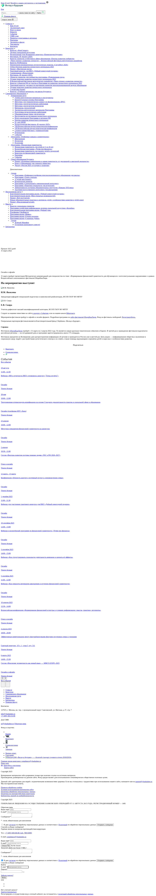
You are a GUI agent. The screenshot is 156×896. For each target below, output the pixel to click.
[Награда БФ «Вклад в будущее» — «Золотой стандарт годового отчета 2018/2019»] (38, 757)
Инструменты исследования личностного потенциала (36, 116)
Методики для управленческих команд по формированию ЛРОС (40, 102)
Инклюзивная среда (13, 192)
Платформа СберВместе (19, 212)
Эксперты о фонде (17, 42)
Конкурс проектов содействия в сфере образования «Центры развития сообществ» (42, 59)
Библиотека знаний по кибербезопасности (17, 796)
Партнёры (18, 155)
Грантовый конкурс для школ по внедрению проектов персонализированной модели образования (48, 85)
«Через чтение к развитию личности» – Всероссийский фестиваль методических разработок (46, 61)
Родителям (19, 143)
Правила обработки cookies (11, 787)
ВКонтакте (70, 313)
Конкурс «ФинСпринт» (19, 50)
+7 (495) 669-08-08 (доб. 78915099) (18, 833)
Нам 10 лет (14, 26)
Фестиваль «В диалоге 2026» (21, 57)
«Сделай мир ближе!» (23, 179)
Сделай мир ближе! (17, 89)
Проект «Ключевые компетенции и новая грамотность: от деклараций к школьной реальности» (52, 161)
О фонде (9, 24)
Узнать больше (6, 388)
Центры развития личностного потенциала (31, 120)
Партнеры (14, 40)
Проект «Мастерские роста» (21, 69)
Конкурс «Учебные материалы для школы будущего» (30, 91)
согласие (12, 825)
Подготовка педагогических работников (30, 112)
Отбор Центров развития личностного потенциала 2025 (32, 67)
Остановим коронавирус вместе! (27, 225)
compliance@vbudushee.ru (31, 761)
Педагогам (19, 141)
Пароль (4, 869)
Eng (2, 9)
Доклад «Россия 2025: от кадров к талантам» (32, 165)
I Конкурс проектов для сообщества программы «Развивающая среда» (37, 77)
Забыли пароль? (7, 875)
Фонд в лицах (15, 30)
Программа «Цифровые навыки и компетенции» (30, 137)
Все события (6, 362)
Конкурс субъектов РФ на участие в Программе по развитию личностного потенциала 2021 (46, 83)
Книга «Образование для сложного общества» (33, 163)
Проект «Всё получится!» (20, 198)
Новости (13, 32)
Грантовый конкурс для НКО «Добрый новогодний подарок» (34, 71)
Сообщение (6, 817)
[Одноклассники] (6, 886)
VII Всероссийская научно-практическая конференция (36, 128)
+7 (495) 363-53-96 (8, 716)
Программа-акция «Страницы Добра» (25, 218)
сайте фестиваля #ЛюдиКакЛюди (83, 317)
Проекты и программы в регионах (23, 38)
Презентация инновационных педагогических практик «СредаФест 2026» (39, 65)
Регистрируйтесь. (129, 317)
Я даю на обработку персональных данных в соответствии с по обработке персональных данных (50, 825)
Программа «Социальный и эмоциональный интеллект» (37, 183)
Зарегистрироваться (8, 892)
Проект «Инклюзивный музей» (22, 202)
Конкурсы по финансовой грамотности (30, 153)
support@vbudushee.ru (143, 782)
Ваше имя (5, 809)
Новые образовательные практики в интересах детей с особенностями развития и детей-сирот (47, 200)
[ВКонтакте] (6, 884)
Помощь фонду (10, 16)
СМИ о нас (14, 36)
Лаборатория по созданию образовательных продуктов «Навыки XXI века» (44, 188)
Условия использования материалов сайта (17, 790)
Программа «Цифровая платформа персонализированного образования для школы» (47, 175)
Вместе (8, 204)
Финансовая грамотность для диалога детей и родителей (37, 151)
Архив (13, 173)
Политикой (62, 825)
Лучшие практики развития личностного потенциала (31, 87)
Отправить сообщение (105, 825)
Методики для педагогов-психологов (29, 106)
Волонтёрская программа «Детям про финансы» (33, 149)
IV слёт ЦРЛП (20, 122)
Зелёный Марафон (22, 223)
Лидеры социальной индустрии (22, 52)
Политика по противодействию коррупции (18, 794)
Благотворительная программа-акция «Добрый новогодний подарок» (37, 194)
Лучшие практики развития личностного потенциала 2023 (33, 79)
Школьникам (20, 139)
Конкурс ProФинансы (18, 63)
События (13, 34)
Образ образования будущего (22, 159)
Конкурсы (9, 48)
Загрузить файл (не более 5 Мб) (13, 848)
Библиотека (10, 227)
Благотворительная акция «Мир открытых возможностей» (33, 196)
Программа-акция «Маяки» (20, 214)
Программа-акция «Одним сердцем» (24, 216)
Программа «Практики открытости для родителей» (35, 186)
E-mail (4, 812)
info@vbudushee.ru (8, 714)
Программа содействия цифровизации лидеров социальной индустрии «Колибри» (42, 208)
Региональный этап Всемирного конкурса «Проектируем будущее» (36, 54)
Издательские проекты (23, 181)
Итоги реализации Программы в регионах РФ (33, 118)
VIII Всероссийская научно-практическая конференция (36, 126)
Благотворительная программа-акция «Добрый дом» (30, 210)
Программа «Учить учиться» (26, 177)
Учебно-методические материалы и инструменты (34, 98)
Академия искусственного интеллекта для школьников (36, 190)
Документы (14, 44)
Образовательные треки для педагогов (30, 114)
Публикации (20, 133)
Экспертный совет (17, 28)
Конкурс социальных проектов (22, 206)
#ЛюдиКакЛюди (16, 331)
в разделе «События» (40, 313)
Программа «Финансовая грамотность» (26, 145)
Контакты (14, 46)
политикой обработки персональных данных (75, 894)
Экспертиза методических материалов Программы (34, 110)
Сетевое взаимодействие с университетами (31, 131)
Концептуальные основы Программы (29, 100)
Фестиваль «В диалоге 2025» (21, 75)
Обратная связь (20, 724)
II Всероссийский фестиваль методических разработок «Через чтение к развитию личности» (46, 81)
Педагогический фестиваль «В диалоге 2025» (32, 124)
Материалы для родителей (25, 108)
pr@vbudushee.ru (7, 724)
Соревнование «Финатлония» (21, 73)
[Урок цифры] (78, 343)
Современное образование (16, 94)
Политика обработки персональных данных (18, 792)
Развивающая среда (18, 96)
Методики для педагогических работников (31, 104)
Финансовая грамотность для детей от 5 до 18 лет (34, 147)
